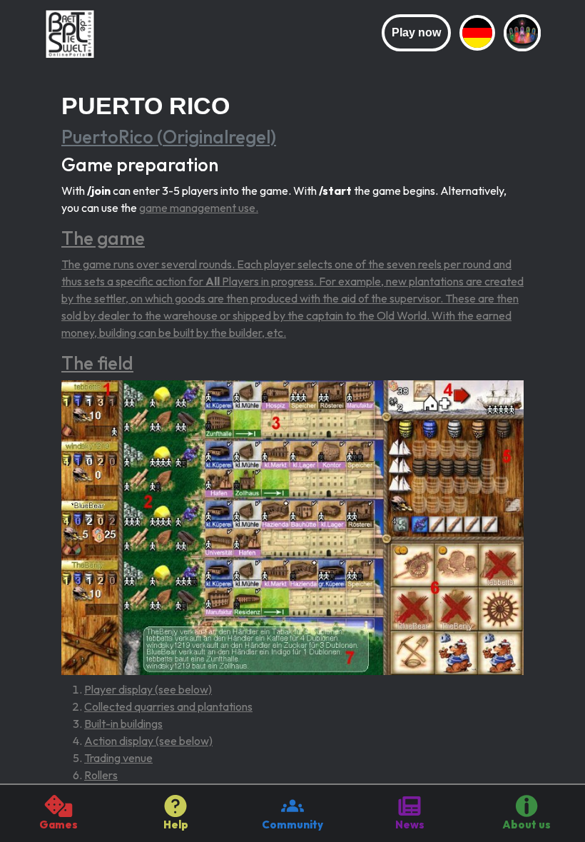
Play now (416, 32)
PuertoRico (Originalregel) (168, 136)
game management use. (198, 208)
